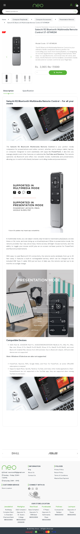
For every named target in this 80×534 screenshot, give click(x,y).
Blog (29, 469)
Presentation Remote (67, 19)
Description (8, 91)
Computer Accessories (43, 19)
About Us (31, 472)
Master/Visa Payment (61, 478)
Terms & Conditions (61, 475)
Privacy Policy (59, 469)
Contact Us (32, 475)
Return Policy (58, 472)
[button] (4, 57)
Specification (28, 91)
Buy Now (59, 72)
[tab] (8, 92)
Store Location (7, 488)
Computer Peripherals (20, 19)
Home (4, 19)
